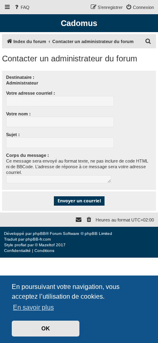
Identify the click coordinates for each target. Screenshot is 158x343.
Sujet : (13, 134)
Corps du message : (27, 155)
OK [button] (45, 328)
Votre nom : (18, 113)
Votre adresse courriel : (30, 93)
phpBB (39, 233)
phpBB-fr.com (38, 239)
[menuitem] (21, 7)
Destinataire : (20, 77)
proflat (20, 245)
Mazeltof (47, 245)
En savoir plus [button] (33, 307)
